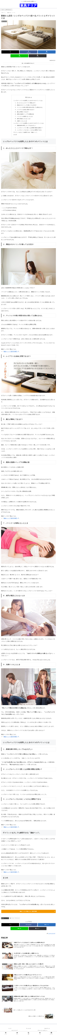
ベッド (9, 1028)
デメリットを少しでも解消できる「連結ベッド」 (25, 132)
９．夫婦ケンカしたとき (21, 121)
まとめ (15, 134)
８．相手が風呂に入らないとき (22, 118)
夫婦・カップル (5, 918)
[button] (38, 55)
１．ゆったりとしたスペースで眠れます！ (25, 102)
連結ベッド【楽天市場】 (10, 351)
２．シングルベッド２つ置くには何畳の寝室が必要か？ (29, 127)
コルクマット (47, 1028)
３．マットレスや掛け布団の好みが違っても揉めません (29, 107)
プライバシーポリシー (42, 1030)
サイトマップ (14, 1030)
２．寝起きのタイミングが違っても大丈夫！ (26, 105)
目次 (26, 97)
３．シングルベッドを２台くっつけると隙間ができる (28, 130)
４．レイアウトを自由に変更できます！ (25, 109)
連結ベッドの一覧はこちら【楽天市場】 (28, 911)
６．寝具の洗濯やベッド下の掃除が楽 (24, 114)
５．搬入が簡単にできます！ (22, 111)
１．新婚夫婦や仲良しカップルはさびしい (25, 125)
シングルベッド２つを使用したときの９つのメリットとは (27, 100)
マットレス (28, 1028)
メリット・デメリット (15, 918)
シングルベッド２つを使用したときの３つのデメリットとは (28, 123)
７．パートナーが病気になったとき (24, 116)
